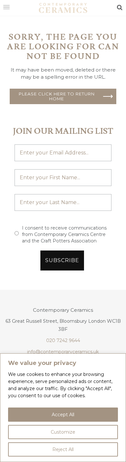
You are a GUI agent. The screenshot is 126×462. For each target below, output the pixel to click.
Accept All (63, 415)
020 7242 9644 (63, 340)
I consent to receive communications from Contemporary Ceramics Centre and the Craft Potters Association (64, 234)
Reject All (63, 449)
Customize (63, 432)
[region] (63, 407)
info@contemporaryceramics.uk (63, 352)
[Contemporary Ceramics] (63, 7)
